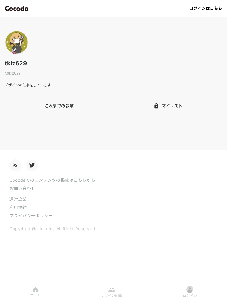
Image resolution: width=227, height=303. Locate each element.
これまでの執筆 (59, 105)
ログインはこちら (205, 8)
